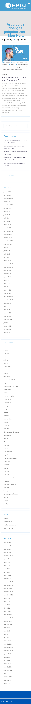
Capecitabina (8, 383)
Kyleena (6, 425)
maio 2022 (7, 254)
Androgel (6, 350)
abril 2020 (7, 309)
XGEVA (6, 504)
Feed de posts (8, 521)
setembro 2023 (8, 241)
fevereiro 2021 (8, 293)
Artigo (5, 357)
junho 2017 (7, 322)
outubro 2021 (8, 270)
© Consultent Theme (7, 701)
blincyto (6, 363)
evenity (6, 406)
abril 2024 (7, 221)
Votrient (6, 501)
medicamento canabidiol (16, 69)
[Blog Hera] (15, 5)
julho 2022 (7, 247)
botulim (6, 370)
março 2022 (7, 260)
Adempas (6, 347)
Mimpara (6, 438)
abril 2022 (7, 257)
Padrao (6, 448)
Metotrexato (7, 435)
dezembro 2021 (8, 264)
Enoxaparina (7, 399)
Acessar (6, 518)
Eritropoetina (7, 402)
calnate (6, 373)
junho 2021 (7, 283)
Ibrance (6, 412)
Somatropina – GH (9, 478)
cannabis (25, 64)
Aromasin (6, 353)
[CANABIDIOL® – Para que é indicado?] (15, 52)
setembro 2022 (8, 244)
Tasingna (6, 491)
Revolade (6, 465)
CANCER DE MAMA (10, 379)
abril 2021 (7, 286)
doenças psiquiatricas (20, 67)
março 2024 (7, 224)
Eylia (5, 409)
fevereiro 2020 (8, 316)
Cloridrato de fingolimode (11, 386)
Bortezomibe (7, 366)
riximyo (6, 468)
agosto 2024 (7, 208)
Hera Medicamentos (18, 62)
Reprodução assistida (10, 458)
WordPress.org (8, 528)
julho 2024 (7, 211)
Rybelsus (6, 471)
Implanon (6, 415)
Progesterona (8, 451)
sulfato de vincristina (10, 484)
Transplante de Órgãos (10, 494)
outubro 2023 (8, 237)
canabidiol (20, 64)
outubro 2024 (8, 201)
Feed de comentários (10, 525)
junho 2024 (7, 215)
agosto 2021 (7, 277)
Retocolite (7, 461)
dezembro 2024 (8, 195)
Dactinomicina (8, 389)
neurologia (17, 71)
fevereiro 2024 (8, 228)
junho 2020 (7, 306)
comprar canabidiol (9, 67)
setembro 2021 (8, 273)
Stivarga (6, 481)
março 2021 (7, 290)
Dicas (5, 392)
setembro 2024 (8, 205)
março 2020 (7, 313)
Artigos (12, 64)
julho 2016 (7, 332)
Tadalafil (6, 487)
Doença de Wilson (9, 396)
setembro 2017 (8, 319)
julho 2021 (7, 280)
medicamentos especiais (8, 71)
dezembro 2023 (8, 231)
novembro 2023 (8, 234)
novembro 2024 (8, 198)
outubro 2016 (8, 326)
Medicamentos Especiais (11, 432)
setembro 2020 (8, 300)
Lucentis (6, 429)
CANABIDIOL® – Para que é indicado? (14, 78)
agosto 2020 (7, 303)
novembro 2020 (8, 296)
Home (15, 40)
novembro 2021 (8, 267)
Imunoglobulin (8, 419)
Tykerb (6, 497)
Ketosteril (6, 422)
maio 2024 (7, 218)
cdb (3, 67)
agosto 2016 (7, 329)
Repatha (6, 455)
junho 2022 (7, 250)
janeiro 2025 (7, 192)
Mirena (6, 442)
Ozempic (6, 445)
